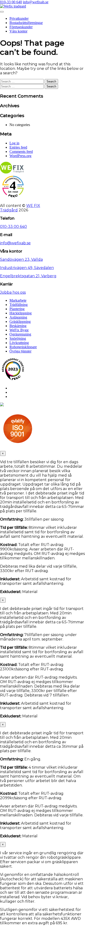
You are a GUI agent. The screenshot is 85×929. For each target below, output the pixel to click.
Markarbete (17, 300)
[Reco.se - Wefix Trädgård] (13, 186)
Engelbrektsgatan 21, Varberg (28, 276)
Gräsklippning (20, 322)
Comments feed (21, 152)
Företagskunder (21, 27)
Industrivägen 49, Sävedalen (27, 267)
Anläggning (18, 317)
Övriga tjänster (20, 351)
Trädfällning (18, 305)
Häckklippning (20, 313)
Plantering (17, 309)
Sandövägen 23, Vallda (21, 259)
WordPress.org (20, 156)
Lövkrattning (19, 343)
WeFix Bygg (19, 330)
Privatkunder (19, 18)
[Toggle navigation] (2, 11)
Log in (14, 143)
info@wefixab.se (35, 2)
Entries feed (18, 147)
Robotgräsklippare (23, 347)
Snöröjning (17, 338)
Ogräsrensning (20, 334)
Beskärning (17, 326)
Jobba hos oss (13, 292)
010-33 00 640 (11, 2)
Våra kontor (18, 31)
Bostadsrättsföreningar (26, 23)
